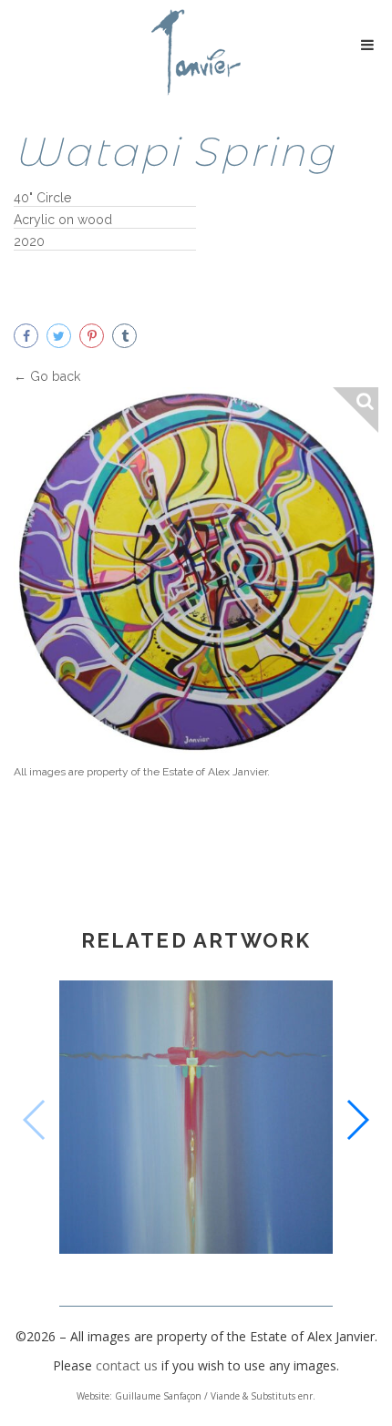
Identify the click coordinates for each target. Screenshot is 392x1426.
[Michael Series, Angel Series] (196, 1120)
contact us (127, 1365)
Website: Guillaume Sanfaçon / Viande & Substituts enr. (196, 1396)
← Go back (47, 376)
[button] (357, 1120)
